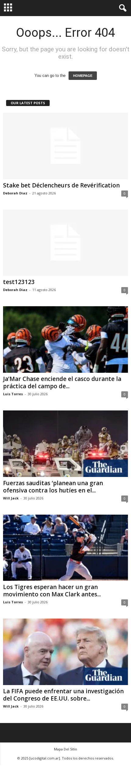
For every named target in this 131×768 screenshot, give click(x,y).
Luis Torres (13, 394)
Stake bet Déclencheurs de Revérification (61, 185)
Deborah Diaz (15, 193)
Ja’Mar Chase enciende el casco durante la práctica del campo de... (62, 382)
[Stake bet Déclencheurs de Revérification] (65, 146)
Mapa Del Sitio (65, 749)
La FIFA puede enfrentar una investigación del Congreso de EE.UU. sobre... (63, 694)
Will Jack (11, 498)
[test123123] (65, 243)
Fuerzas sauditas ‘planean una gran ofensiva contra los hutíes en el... (53, 486)
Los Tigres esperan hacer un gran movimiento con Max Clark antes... (52, 590)
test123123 (19, 282)
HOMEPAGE (82, 75)
